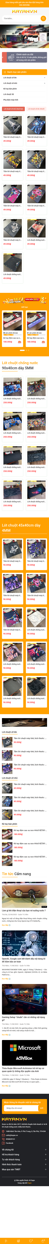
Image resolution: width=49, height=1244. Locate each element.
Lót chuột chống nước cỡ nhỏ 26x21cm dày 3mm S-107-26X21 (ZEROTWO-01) (36, 240)
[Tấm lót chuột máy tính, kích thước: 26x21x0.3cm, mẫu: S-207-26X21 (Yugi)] (12, 159)
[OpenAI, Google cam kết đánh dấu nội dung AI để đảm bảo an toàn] (24, 943)
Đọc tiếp (5, 925)
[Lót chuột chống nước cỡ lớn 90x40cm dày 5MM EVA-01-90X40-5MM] (36, 386)
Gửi (41, 1108)
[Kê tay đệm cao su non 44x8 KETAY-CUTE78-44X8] (36, 321)
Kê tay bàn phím (10, 89)
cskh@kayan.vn (12, 1135)
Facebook (9, 1143)
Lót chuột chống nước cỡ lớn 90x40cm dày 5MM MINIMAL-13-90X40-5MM (12, 502)
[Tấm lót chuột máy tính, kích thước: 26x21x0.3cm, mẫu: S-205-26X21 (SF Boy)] (36, 125)
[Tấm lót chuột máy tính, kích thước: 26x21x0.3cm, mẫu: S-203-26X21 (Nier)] (12, 125)
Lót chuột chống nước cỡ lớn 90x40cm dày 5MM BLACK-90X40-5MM (12, 467)
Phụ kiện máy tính (10, 100)
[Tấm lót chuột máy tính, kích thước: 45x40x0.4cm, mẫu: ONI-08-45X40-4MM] (12, 549)
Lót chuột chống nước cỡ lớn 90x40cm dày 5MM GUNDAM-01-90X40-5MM (12, 433)
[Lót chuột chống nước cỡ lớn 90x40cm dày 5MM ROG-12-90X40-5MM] (36, 490)
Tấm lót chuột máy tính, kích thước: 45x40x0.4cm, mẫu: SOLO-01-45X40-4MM (12, 595)
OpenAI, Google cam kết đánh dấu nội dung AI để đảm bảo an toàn (23, 960)
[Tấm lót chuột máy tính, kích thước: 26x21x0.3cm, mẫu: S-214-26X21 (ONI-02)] (12, 194)
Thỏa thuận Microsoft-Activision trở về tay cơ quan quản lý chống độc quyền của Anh (23, 1069)
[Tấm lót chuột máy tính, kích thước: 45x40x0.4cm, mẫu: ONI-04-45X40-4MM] (36, 583)
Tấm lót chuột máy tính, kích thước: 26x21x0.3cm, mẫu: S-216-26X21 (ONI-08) (12, 240)
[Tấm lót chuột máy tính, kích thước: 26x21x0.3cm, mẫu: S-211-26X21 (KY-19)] (36, 159)
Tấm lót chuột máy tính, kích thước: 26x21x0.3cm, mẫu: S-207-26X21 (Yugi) (12, 171)
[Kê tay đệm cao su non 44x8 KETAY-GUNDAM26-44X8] (7, 860)
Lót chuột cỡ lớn (10, 78)
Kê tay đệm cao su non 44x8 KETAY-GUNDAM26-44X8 (30, 857)
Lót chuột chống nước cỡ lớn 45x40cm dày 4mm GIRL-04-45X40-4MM (12, 664)
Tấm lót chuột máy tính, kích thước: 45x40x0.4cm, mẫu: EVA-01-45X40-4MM (36, 561)
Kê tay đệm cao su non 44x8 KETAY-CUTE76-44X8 (12, 338)
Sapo (29, 1183)
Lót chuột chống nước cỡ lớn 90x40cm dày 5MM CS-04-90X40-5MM (36, 433)
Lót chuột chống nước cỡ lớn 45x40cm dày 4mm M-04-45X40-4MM (36, 664)
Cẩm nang (16, 874)
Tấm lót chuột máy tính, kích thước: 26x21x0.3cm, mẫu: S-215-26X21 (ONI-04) (36, 206)
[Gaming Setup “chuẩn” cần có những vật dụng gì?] (24, 999)
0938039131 (10, 1139)
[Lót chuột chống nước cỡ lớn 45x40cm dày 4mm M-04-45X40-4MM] (36, 652)
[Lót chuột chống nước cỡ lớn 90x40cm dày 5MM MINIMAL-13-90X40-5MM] (12, 490)
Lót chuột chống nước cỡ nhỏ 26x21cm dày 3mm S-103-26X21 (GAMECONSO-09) (12, 274)
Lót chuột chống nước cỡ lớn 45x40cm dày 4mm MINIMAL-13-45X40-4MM (36, 698)
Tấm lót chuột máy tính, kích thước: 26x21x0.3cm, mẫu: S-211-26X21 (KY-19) (36, 171)
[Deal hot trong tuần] (24, 300)
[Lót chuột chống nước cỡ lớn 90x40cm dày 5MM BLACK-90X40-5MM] (12, 455)
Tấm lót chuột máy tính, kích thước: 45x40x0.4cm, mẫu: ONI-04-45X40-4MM (36, 595)
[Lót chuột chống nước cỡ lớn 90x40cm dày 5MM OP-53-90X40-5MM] (12, 386)
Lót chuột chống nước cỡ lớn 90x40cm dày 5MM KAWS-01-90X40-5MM (36, 467)
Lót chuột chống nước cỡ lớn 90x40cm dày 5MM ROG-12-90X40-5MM (36, 502)
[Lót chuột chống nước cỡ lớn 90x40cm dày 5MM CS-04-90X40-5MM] (36, 421)
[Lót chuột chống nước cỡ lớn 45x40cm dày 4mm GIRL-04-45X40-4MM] (12, 652)
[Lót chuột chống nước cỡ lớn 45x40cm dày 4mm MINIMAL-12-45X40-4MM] (36, 617)
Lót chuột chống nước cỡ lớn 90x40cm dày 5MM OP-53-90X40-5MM (12, 399)
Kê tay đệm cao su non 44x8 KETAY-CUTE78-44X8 (36, 338)
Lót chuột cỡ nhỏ (10, 83)
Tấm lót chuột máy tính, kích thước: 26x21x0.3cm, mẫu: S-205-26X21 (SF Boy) (36, 137)
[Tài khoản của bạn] (6, 1241)
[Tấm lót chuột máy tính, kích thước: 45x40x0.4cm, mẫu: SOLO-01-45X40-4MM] (12, 583)
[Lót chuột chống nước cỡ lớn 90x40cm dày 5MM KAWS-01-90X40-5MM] (36, 455)
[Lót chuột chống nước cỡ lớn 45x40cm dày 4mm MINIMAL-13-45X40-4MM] (36, 686)
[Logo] (24, 11)
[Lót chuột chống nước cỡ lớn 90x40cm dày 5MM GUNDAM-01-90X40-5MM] (12, 421)
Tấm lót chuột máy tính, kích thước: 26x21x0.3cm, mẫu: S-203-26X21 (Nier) (12, 137)
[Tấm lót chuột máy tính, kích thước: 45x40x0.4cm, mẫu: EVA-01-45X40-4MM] (36, 549)
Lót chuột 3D (8, 94)
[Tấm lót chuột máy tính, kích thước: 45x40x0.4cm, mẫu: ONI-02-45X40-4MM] (12, 617)
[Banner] (24, 36)
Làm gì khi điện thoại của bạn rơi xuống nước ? (24, 910)
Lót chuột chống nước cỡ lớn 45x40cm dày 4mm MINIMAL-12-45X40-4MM (36, 630)
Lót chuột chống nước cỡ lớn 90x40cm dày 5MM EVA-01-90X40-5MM (36, 399)
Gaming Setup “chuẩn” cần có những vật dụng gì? (23, 1018)
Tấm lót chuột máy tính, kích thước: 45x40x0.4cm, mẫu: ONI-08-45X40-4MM (12, 561)
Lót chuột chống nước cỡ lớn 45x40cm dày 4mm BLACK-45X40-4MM (12, 698)
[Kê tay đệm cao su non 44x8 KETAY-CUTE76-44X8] (12, 321)
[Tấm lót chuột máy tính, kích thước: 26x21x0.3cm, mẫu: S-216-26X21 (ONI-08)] (12, 228)
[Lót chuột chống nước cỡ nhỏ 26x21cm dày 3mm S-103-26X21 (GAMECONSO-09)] (12, 262)
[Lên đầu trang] (45, 1232)
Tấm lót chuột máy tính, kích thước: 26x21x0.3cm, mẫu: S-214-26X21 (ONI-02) (12, 206)
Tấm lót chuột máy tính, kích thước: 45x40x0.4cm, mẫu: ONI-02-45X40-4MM (12, 630)
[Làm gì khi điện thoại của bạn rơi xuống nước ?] (24, 895)
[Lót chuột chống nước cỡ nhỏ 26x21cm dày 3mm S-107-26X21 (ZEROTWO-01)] (36, 228)
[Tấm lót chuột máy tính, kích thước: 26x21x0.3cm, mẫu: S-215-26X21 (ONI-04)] (36, 194)
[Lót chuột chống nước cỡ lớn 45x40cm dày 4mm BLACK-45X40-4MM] (12, 686)
